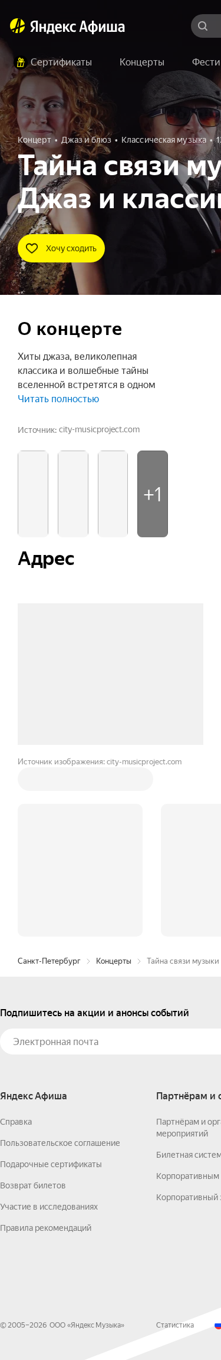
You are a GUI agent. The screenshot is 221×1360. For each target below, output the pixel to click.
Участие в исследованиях (49, 1206)
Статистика (175, 1325)
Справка (16, 1121)
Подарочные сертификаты (51, 1164)
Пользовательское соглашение (60, 1143)
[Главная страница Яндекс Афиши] (17, 26)
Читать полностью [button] (58, 399)
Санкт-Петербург (49, 961)
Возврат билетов (33, 1185)
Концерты (113, 961)
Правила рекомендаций (45, 1228)
